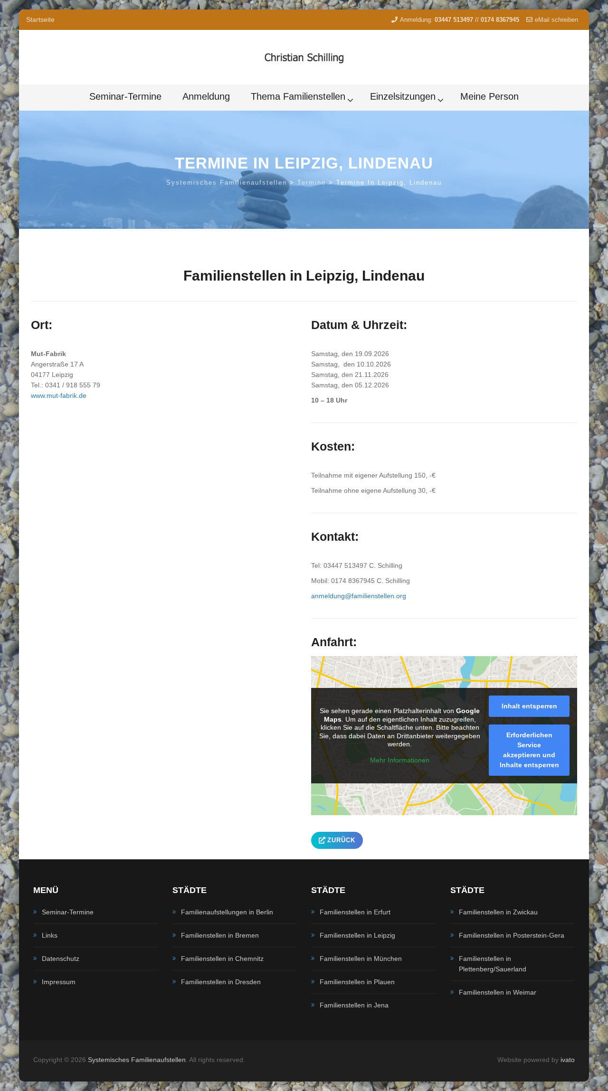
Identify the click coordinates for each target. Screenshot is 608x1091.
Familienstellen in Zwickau (498, 912)
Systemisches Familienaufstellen (137, 1059)
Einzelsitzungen (403, 96)
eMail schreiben (556, 19)
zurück (341, 840)
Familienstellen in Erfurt (355, 912)
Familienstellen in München (361, 958)
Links (49, 935)
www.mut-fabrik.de (58, 395)
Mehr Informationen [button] (399, 760)
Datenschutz (60, 958)
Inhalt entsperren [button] (529, 706)
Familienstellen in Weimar (497, 992)
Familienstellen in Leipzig (357, 935)
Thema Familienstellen (298, 96)
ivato (567, 1059)
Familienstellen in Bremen (220, 935)
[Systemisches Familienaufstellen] (304, 57)
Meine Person (489, 96)
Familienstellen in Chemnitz (222, 958)
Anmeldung (206, 96)
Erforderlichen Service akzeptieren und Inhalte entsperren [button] (529, 750)
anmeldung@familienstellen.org (358, 596)
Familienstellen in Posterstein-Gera (511, 935)
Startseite (40, 19)
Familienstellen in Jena (354, 1005)
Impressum (59, 982)
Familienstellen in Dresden (221, 982)
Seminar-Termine (125, 96)
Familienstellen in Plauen (357, 982)
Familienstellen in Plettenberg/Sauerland (492, 964)
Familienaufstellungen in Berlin (227, 912)
